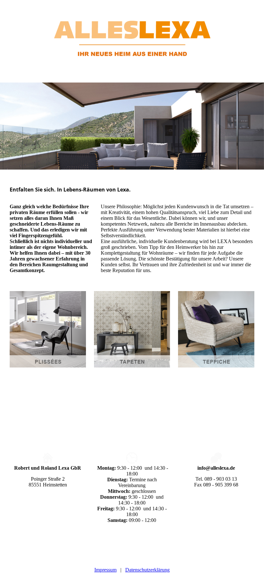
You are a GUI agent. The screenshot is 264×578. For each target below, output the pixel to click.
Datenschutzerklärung (147, 570)
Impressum (105, 570)
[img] (132, 32)
